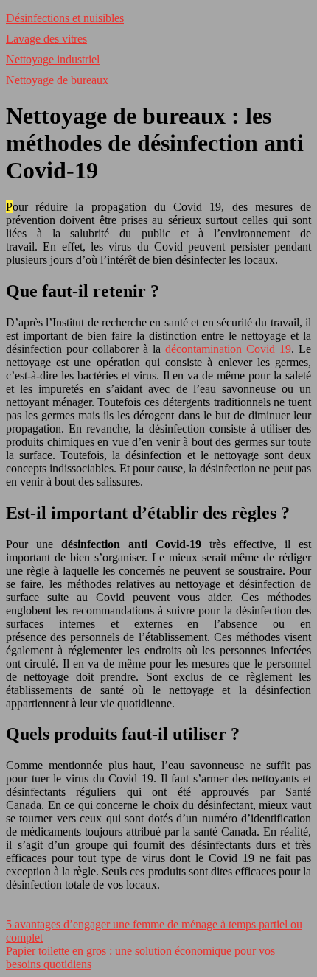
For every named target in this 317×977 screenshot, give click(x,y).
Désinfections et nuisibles (65, 18)
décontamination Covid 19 (228, 349)
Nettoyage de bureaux (57, 80)
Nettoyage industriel (53, 59)
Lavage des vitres (46, 38)
